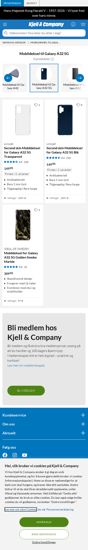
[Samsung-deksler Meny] (28, 42)
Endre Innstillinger (44, 542)
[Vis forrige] (8, 78)
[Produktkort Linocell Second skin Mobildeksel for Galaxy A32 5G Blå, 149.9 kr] (65, 120)
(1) (25, 266)
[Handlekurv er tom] (83, 24)
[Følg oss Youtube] (24, 455)
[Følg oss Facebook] (4, 455)
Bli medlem (26, 390)
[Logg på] (73, 24)
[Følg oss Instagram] (14, 455)
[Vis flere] (80, 78)
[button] (52, 58)
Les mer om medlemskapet (26, 365)
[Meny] (5, 24)
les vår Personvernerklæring (55, 509)
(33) (26, 161)
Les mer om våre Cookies (20, 509)
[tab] (12, 3)
